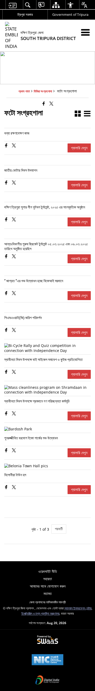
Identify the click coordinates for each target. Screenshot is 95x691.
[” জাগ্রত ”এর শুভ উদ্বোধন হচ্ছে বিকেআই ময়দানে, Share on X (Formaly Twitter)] (14, 293)
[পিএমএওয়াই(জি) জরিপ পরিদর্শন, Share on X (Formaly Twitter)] (14, 330)
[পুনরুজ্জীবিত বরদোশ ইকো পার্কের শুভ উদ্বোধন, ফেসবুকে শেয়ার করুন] (6, 450)
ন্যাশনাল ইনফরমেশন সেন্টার (78, 608)
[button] (77, 114)
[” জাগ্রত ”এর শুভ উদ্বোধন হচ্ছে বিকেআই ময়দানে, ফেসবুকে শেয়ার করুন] (6, 293)
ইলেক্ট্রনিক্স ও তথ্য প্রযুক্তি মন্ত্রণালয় (40, 613)
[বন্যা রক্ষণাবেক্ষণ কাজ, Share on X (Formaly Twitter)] (14, 145)
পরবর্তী (59, 528)
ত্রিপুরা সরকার (25, 14)
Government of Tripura (70, 14)
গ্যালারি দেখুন (79, 147)
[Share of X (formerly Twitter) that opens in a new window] (51, 103)
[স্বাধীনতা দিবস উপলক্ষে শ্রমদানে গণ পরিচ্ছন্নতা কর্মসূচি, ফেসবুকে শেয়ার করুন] (6, 413)
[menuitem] (12, 5)
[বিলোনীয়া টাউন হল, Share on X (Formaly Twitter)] (14, 487)
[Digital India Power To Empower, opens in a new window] (47, 680)
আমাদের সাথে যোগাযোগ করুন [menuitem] (47, 586)
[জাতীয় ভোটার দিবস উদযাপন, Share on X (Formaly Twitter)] (14, 183)
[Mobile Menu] (85, 32)
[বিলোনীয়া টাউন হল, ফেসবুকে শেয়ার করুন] (6, 487)
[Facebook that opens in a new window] (43, 103)
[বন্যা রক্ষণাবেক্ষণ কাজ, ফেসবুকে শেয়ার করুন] (6, 145)
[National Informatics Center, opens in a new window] (47, 660)
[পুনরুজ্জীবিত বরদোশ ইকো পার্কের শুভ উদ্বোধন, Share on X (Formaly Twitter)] (14, 450)
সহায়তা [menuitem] (47, 578)
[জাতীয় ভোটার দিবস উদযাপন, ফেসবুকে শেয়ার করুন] (6, 183)
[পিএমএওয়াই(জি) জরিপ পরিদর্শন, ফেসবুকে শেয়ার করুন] (6, 330)
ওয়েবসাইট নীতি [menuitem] (47, 571)
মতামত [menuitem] (48, 593)
